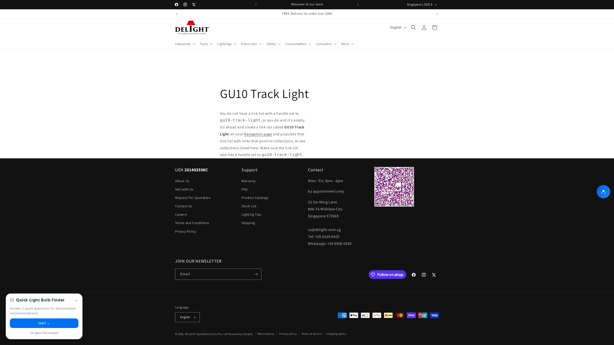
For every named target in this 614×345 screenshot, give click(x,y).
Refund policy (265, 333)
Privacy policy (288, 333)
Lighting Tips (251, 214)
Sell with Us (184, 189)
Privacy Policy (185, 231)
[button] (184, 44)
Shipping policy (336, 333)
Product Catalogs (255, 198)
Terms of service (311, 333)
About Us (182, 181)
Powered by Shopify (240, 334)
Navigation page (258, 134)
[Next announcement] (358, 4)
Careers (181, 214)
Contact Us (183, 206)
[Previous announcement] (256, 4)
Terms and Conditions (192, 223)
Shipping (248, 223)
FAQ (245, 189)
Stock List (249, 206)
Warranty (249, 181)
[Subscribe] (256, 274)
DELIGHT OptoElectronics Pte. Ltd (206, 334)
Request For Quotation (193, 198)
